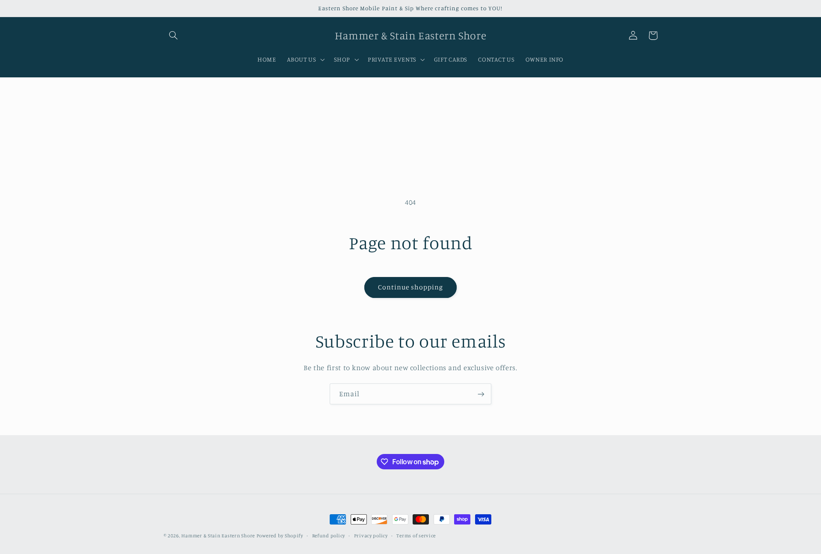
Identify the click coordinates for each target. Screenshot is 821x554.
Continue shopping (410, 287)
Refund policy (329, 536)
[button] (173, 35)
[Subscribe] (481, 393)
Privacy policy (371, 536)
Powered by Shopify (280, 536)
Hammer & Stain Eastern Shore (218, 536)
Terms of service (416, 536)
